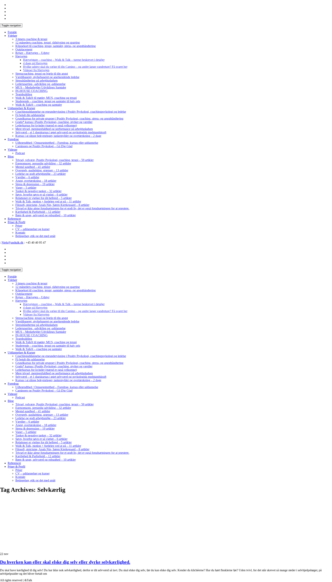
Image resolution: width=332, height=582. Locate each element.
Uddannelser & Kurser (21, 108)
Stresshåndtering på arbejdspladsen (36, 80)
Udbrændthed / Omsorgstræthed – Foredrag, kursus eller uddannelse (56, 142)
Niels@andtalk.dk (12, 242)
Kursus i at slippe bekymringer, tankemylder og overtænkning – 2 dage (58, 135)
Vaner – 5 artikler (25, 187)
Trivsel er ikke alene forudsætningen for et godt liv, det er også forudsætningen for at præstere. (72, 208)
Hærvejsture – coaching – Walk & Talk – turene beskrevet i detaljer (64, 59)
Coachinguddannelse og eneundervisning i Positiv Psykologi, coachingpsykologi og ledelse (70, 111)
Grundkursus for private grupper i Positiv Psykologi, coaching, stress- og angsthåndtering (69, 118)
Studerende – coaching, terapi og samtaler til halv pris (47, 101)
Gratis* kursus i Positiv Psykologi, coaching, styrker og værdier (53, 122)
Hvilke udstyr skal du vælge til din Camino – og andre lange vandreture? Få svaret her (75, 66)
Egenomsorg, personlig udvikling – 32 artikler (43, 163)
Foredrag (13, 139)
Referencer (14, 218)
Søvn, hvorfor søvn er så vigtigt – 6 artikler (41, 194)
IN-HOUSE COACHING (31, 91)
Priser (18, 225)
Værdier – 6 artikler (27, 177)
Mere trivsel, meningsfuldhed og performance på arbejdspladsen (54, 129)
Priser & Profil (16, 222)
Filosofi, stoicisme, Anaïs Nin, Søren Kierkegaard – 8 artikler (52, 205)
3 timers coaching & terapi (31, 39)
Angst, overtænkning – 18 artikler (35, 180)
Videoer (12, 149)
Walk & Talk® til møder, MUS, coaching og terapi (46, 97)
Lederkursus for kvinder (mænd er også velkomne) (46, 125)
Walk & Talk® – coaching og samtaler (38, 104)
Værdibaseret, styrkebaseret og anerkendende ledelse (47, 77)
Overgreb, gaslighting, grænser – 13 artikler (41, 170)
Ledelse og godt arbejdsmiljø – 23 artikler (40, 173)
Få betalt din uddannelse (30, 115)
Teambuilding (23, 94)
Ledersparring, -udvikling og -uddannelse (40, 84)
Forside (12, 32)
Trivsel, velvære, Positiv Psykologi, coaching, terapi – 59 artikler (54, 160)
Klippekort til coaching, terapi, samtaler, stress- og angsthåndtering (55, 46)
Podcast (20, 153)
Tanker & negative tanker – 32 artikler (38, 191)
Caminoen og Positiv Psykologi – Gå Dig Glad (43, 146)
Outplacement (23, 49)
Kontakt (20, 232)
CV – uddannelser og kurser (32, 229)
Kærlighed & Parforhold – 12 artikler (37, 211)
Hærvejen (21, 56)
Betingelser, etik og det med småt (35, 236)
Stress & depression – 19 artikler (35, 184)
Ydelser (12, 35)
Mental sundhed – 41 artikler (32, 167)
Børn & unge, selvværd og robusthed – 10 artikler (45, 215)
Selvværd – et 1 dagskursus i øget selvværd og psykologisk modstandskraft (60, 132)
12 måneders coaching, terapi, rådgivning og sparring (47, 42)
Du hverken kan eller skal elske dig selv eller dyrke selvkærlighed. (65, 562)
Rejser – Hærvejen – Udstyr (32, 53)
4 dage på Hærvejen (35, 63)
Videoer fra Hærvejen (36, 70)
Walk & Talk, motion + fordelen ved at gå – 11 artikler (48, 201)
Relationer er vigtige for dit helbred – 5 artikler (43, 198)
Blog (11, 156)
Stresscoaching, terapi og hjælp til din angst (41, 73)
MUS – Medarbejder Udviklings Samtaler (40, 87)
